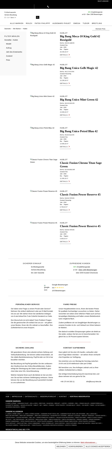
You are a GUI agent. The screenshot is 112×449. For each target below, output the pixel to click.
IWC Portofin (30, 419)
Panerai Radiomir (94, 419)
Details (65, 55)
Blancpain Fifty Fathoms (58, 415)
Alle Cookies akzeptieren (98, 446)
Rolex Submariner (34, 423)
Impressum (17, 396)
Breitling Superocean (42, 415)
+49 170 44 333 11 (67, 381)
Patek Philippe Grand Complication (66, 421)
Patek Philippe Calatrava (87, 421)
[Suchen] (37, 17)
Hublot (36, 405)
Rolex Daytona (22, 423)
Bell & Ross (34, 403)
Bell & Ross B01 (92, 413)
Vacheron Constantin (13, 407)
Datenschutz (31, 396)
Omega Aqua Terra (41, 419)
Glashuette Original (12, 405)
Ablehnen (61, 446)
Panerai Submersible (12, 421)
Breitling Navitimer (12, 415)
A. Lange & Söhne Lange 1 (14, 413)
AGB (7, 396)
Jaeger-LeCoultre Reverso (65, 417)
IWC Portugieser (18, 419)
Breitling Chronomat (26, 415)
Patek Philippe (60, 405)
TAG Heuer (85, 405)
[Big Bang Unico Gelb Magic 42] (44, 77)
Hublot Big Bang (80, 417)
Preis (8, 60)
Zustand (9, 56)
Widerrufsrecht (48, 396)
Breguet (57, 403)
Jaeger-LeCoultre (26, 405)
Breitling (42, 403)
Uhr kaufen (7, 13)
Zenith (23, 407)
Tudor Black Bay (25, 425)
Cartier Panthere (22, 417)
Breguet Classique (74, 415)
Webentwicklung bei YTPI (18, 429)
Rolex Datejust (11, 423)
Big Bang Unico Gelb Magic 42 (79, 68)
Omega (45, 405)
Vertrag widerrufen (80, 396)
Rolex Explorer (71, 423)
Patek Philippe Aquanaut (45, 421)
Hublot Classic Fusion (94, 417)
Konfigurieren (76, 446)
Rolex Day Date (96, 423)
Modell (8, 44)
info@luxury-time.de (93, 381)
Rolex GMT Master (84, 423)
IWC (41, 405)
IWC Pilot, (9, 419)
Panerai (51, 405)
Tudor (92, 405)
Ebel (76, 403)
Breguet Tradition (88, 415)
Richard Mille (70, 405)
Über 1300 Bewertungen (88, 270)
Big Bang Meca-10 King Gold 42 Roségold (80, 38)
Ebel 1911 (32, 417)
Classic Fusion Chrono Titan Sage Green (81, 164)
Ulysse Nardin (99, 405)
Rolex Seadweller (48, 423)
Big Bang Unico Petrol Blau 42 (79, 131)
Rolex (78, 405)
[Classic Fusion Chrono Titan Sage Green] (44, 172)
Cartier (64, 403)
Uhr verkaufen (19, 13)
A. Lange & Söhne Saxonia (31, 413)
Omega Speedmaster (68, 419)
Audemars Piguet (23, 403)
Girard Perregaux (96, 403)
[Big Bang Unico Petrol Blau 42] (44, 141)
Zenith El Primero (71, 425)
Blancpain (50, 403)
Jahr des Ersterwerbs (14, 52)
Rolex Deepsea (60, 423)
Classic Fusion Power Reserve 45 (80, 194)
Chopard (71, 403)
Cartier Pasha (10, 417)
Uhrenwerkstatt (19, 17)
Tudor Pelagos (36, 425)
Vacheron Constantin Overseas (53, 425)
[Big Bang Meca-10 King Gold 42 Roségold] (44, 46)
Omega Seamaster (54, 419)
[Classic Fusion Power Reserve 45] (44, 204)
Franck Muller (84, 403)
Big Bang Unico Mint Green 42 (79, 99)
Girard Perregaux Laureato (45, 417)
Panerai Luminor (82, 419)
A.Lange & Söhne (11, 403)
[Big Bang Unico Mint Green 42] (44, 109)
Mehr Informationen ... (89, 442)
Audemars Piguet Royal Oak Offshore (72, 413)
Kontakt (63, 396)
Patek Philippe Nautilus (28, 421)
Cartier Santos (100, 415)
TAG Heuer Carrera (12, 425)
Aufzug (8, 48)
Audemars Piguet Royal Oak (50, 413)
